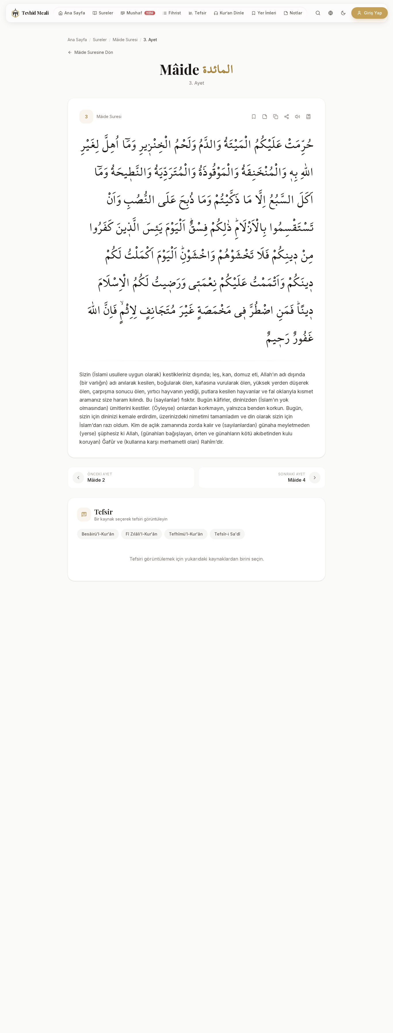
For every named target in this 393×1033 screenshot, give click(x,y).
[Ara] (318, 13)
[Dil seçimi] (330, 13)
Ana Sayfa (77, 39)
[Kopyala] (275, 116)
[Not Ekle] (265, 116)
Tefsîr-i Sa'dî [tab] (227, 533)
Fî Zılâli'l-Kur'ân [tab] (141, 533)
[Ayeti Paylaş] (286, 116)
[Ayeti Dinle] (297, 116)
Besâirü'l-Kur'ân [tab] (98, 533)
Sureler (100, 39)
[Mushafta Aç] (308, 116)
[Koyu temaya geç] (343, 13)
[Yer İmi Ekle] (254, 116)
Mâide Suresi (125, 39)
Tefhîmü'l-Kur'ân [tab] (186, 533)
